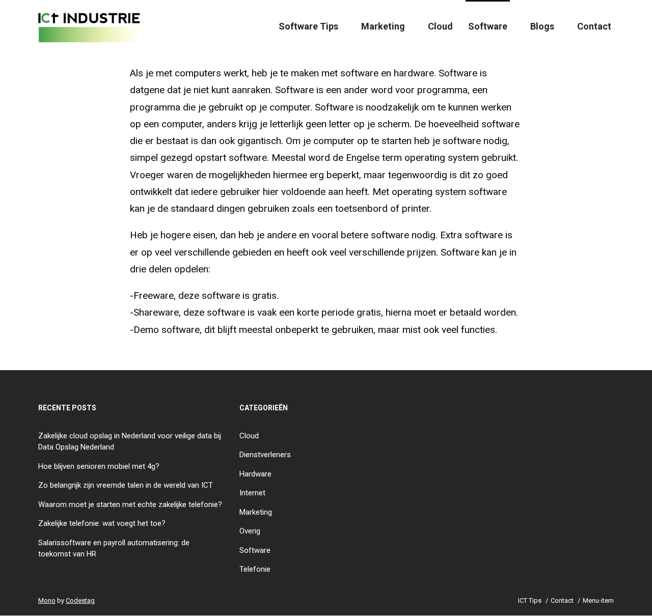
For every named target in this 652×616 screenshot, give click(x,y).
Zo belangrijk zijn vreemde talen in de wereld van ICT (125, 485)
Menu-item (598, 600)
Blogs (542, 26)
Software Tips (308, 26)
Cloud (440, 26)
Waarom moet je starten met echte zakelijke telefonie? (130, 504)
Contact (594, 26)
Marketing (383, 26)
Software (487, 26)
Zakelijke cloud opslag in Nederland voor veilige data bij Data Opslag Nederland (129, 441)
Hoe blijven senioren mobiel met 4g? (98, 466)
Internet (252, 492)
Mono (47, 600)
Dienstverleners (265, 454)
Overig (249, 531)
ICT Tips (529, 600)
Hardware (255, 474)
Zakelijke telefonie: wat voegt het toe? (102, 523)
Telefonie (254, 569)
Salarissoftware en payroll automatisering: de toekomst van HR (113, 548)
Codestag (80, 600)
